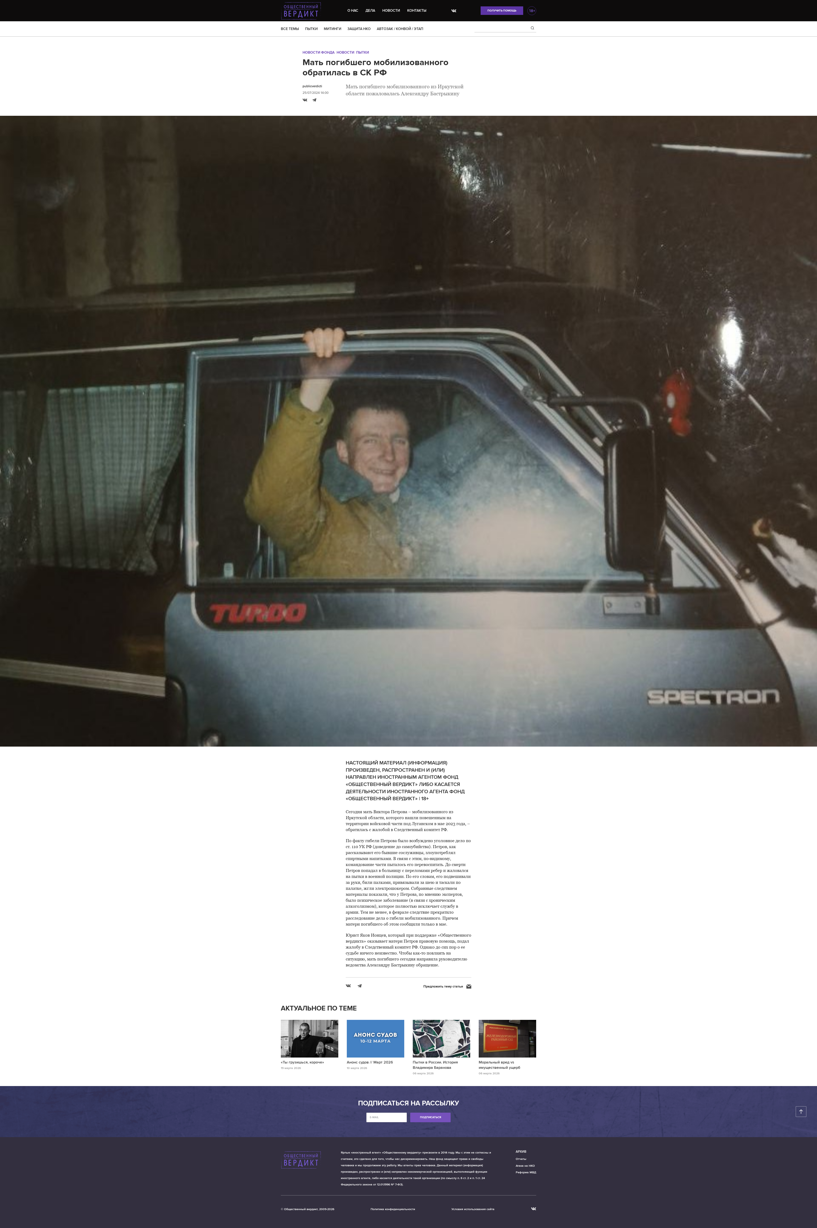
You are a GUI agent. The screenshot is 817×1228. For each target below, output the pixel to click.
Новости (391, 10)
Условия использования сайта (472, 1209)
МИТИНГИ (332, 29)
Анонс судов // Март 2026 (370, 1062)
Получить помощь (501, 10)
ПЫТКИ (311, 29)
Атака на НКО (525, 1166)
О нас (352, 10)
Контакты (416, 10)
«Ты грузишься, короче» (302, 1062)
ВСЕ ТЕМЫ (290, 29)
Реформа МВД (526, 1172)
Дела (370, 10)
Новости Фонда (319, 52)
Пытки (362, 52)
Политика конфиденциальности (393, 1209)
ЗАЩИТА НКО (359, 29)
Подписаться (430, 1117)
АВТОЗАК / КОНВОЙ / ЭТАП (400, 29)
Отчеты (521, 1159)
